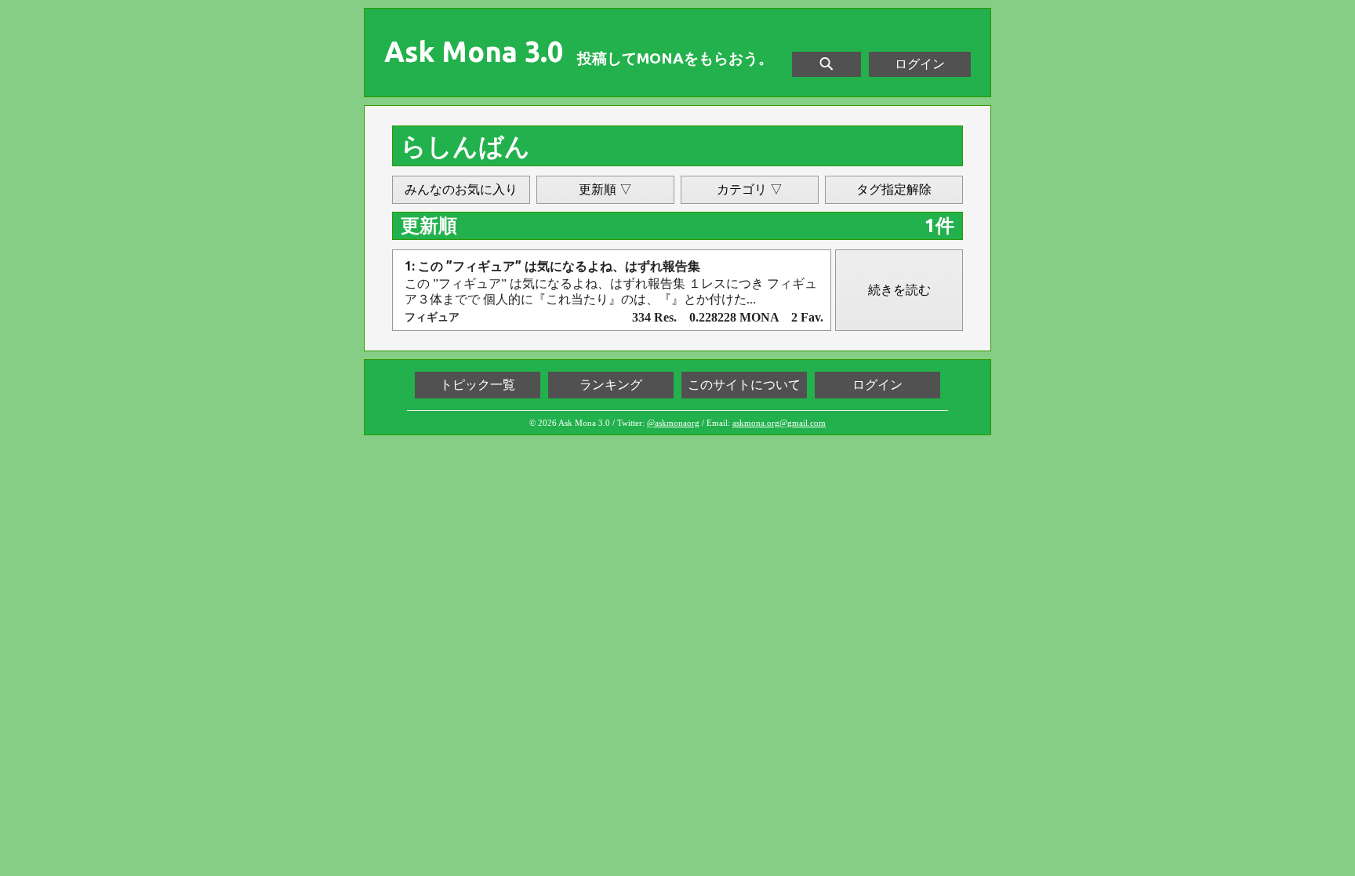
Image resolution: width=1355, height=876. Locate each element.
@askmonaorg (673, 422)
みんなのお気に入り (461, 189)
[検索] (826, 64)
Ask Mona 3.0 (473, 51)
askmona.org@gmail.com (779, 422)
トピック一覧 (477, 384)
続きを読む (899, 289)
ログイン (920, 64)
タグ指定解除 (894, 189)
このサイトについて (744, 384)
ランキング (610, 384)
